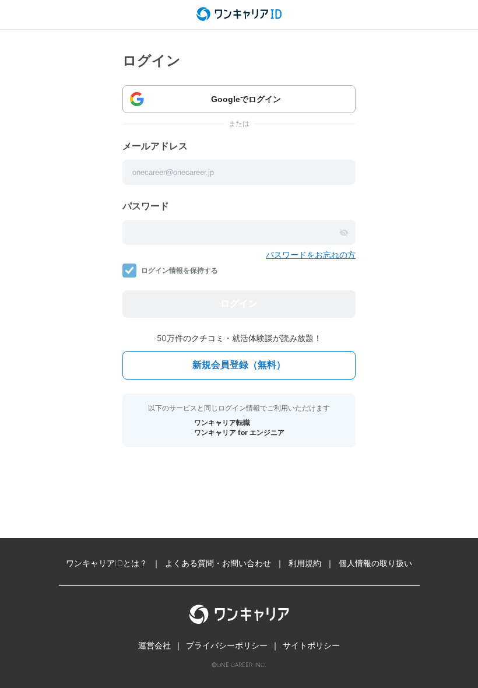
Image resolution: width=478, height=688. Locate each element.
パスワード (145, 206)
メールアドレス (155, 146)
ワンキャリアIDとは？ (106, 563)
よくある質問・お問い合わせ (218, 563)
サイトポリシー (311, 645)
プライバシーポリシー (227, 645)
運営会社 (154, 645)
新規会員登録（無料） (239, 365)
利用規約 (305, 563)
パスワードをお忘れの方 (311, 254)
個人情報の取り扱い (375, 563)
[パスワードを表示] (344, 232)
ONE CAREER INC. (241, 664)
